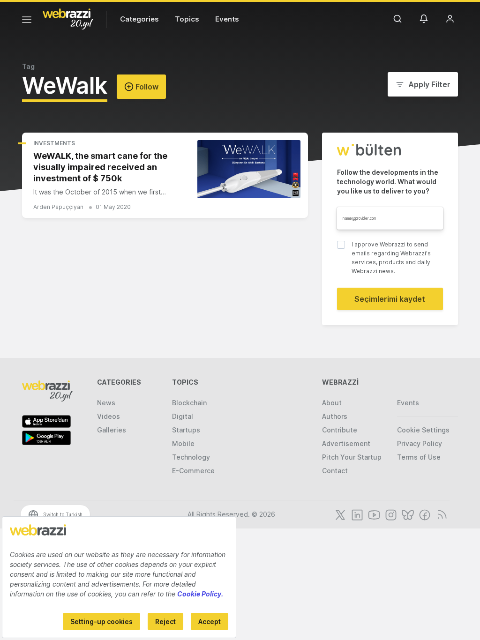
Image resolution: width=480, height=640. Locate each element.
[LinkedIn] (356, 514)
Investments (54, 143)
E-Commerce (193, 471)
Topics (187, 19)
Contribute (339, 430)
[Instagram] (390, 514)
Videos (108, 416)
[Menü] (26, 21)
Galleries (111, 430)
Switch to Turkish (62, 514)
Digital (182, 416)
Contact (335, 471)
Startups (186, 430)
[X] (339, 514)
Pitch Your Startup (352, 457)
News (106, 403)
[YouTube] (373, 514)
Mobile (183, 443)
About (332, 403)
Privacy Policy (419, 443)
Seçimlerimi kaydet (389, 299)
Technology (191, 457)
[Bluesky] (406, 514)
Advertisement (346, 443)
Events (227, 19)
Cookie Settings (423, 430)
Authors (334, 416)
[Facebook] (423, 514)
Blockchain (189, 403)
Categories (139, 19)
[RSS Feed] (440, 514)
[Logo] (68, 18)
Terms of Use (419, 457)
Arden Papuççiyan (58, 206)
